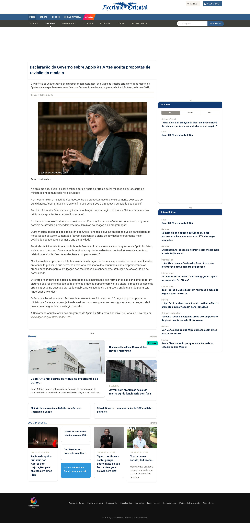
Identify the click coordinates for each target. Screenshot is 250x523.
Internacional (69, 24)
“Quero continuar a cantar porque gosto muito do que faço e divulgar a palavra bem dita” (108, 464)
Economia (88, 24)
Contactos (139, 503)
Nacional (50, 24)
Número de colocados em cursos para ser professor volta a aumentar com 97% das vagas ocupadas (188, 236)
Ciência (120, 24)
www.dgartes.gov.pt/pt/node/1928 (51, 316)
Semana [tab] (190, 113)
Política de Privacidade (189, 503)
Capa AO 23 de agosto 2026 (177, 135)
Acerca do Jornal (76, 503)
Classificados (126, 503)
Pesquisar (215, 23)
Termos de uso (169, 503)
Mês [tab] (209, 113)
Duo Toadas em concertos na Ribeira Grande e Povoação (75, 453)
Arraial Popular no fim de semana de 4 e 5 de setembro (75, 471)
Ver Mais (153, 337)
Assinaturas (208, 503)
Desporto (105, 24)
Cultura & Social (139, 24)
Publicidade (111, 503)
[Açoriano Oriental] (33, 508)
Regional (34, 24)
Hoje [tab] (170, 113)
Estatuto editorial (95, 503)
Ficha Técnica (153, 503)
